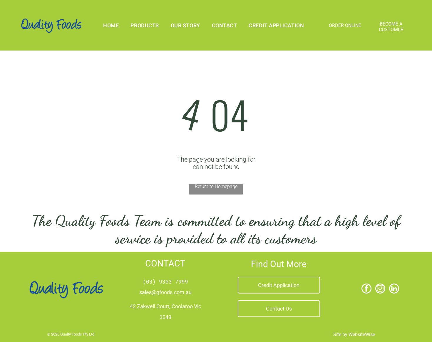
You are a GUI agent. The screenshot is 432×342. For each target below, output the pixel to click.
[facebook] (366, 289)
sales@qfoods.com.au (165, 292)
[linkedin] (394, 289)
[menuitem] (111, 25)
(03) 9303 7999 (165, 281)
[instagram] (380, 289)
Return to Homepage (216, 186)
